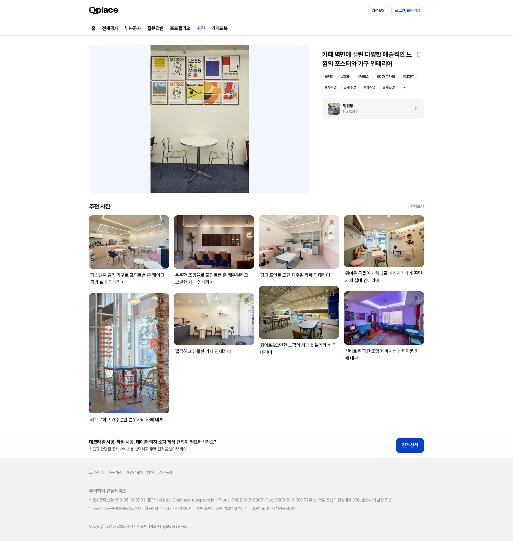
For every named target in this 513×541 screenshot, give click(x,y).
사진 (201, 28)
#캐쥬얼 (369, 87)
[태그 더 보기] (404, 88)
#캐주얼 (330, 87)
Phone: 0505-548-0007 (240, 500)
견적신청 (410, 445)
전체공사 (110, 28)
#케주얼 (350, 87)
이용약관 (114, 472)
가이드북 (219, 28)
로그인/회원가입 (407, 10)
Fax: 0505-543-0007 (286, 500)
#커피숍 (363, 77)
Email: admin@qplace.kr (193, 500)
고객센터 (96, 472)
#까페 (345, 77)
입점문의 (378, 10)
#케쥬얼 (389, 87)
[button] (419, 54)
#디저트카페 (386, 77)
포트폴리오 (180, 28)
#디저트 (408, 77)
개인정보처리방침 (140, 472)
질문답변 (155, 28)
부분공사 (133, 28)
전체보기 (417, 206)
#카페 (329, 77)
